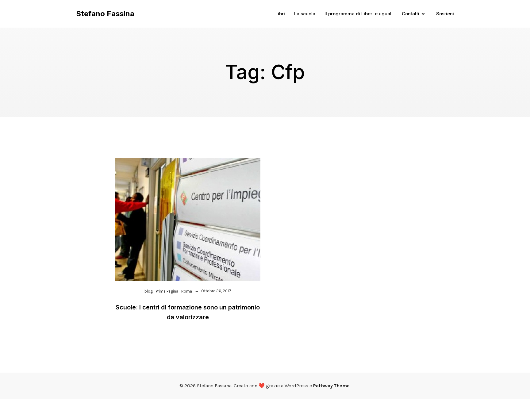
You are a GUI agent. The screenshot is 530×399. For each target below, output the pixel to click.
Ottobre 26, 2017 (216, 291)
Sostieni (445, 14)
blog (148, 291)
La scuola (304, 14)
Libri (280, 14)
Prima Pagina (167, 291)
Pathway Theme (331, 386)
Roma (186, 291)
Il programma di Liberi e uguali (359, 14)
